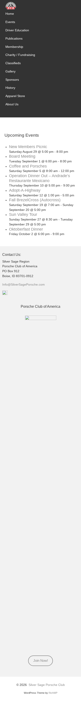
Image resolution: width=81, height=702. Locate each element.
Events (10, 22)
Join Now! (40, 660)
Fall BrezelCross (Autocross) (35, 200)
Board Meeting (22, 156)
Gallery (10, 71)
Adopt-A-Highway (24, 190)
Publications (13, 38)
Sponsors (12, 79)
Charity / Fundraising (20, 55)
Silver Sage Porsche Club (47, 685)
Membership (14, 47)
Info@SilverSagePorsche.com (23, 284)
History (10, 87)
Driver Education (17, 30)
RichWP (53, 692)
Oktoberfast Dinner (26, 229)
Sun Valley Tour (23, 214)
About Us (11, 104)
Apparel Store (15, 96)
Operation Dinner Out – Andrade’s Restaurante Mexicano (39, 178)
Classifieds (13, 63)
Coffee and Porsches (28, 166)
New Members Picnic (28, 146)
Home (9, 13)
